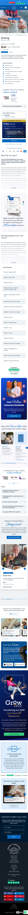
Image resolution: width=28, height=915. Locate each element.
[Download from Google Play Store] (19, 664)
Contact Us (14, 868)
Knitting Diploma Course (21, 35)
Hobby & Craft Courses (9, 35)
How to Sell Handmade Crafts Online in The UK (12, 799)
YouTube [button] (12, 2)
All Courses (15, 614)
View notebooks (20, 460)
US (15, 875)
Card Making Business (8, 631)
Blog (14, 870)
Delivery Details (14, 856)
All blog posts (14, 805)
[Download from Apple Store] (8, 664)
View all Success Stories (14, 537)
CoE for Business (14, 866)
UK (13, 875)
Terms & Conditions (14, 860)
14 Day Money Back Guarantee (14, 148)
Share (10, 52)
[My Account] (26, 7)
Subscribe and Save (14, 734)
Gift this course (12, 144)
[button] (14, 19)
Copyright (14, 905)
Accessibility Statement (14, 862)
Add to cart (14, 140)
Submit (14, 836)
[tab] (8, 483)
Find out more (14, 416)
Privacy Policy (14, 859)
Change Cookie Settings (14, 871)
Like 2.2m (5, 2)
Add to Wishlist (6, 49)
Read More (14, 187)
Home (2, 35)
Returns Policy (14, 857)
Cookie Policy (14, 906)
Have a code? (19, 144)
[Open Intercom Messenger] (25, 912)
